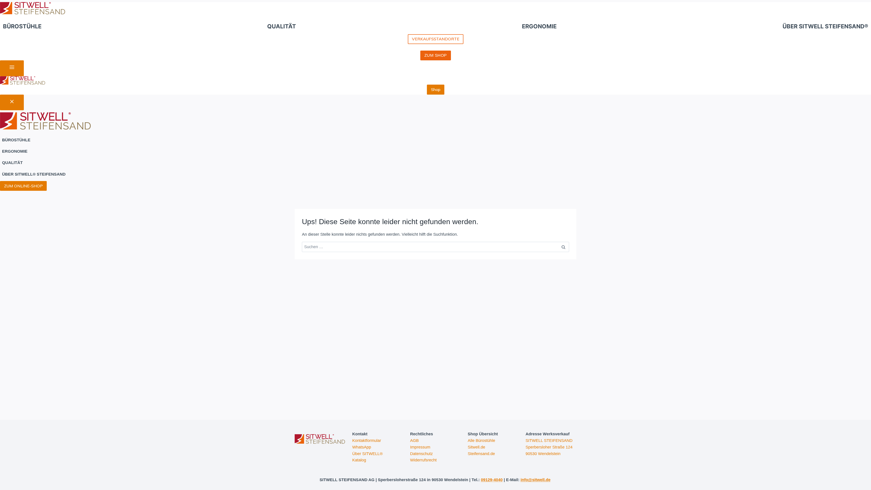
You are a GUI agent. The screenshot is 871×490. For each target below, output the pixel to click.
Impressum (420, 447)
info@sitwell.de (535, 480)
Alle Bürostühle (481, 440)
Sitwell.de (476, 447)
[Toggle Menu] (12, 68)
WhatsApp (361, 447)
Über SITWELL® (367, 453)
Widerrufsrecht (423, 460)
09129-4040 (492, 480)
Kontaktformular (366, 440)
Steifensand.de (481, 453)
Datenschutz (421, 453)
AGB (414, 440)
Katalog (359, 460)
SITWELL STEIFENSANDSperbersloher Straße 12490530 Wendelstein (549, 447)
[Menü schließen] (12, 102)
